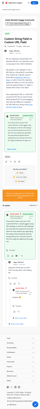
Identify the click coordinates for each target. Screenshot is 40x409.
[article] (20, 235)
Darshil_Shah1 (14, 115)
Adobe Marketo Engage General (11, 9)
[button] (11, 46)
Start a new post (22, 195)
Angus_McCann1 (14, 51)
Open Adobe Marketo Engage (19, 24)
